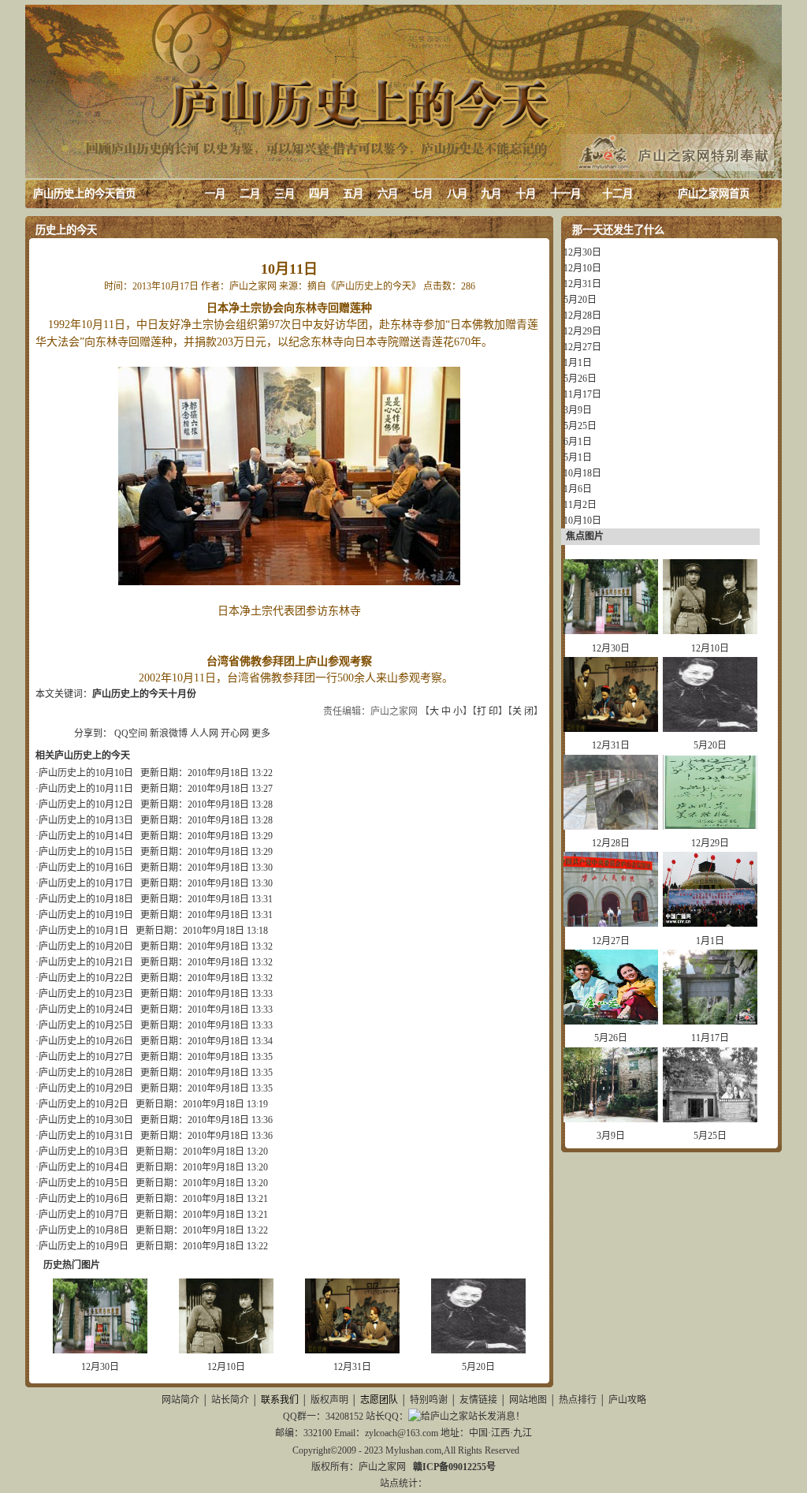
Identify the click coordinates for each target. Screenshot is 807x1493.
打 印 (487, 711)
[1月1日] (710, 923)
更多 (260, 733)
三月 (284, 194)
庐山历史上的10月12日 (86, 804)
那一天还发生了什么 (618, 230)
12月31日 (352, 1366)
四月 (319, 194)
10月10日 (582, 520)
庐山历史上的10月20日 (86, 946)
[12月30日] (100, 1350)
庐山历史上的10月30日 (86, 1119)
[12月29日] (710, 826)
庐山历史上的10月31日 (86, 1135)
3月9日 (577, 410)
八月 (457, 194)
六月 (387, 194)
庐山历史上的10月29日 (86, 1088)
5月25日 (580, 425)
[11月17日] (710, 1021)
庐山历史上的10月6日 (83, 1198)
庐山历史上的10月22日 (86, 978)
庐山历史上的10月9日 (83, 1246)
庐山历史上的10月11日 (86, 788)
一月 (215, 194)
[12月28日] (610, 826)
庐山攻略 (627, 1399)
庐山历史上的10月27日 (86, 1056)
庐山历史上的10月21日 (86, 962)
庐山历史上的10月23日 (86, 993)
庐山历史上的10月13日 (86, 820)
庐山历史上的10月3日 (83, 1151)
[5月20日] (478, 1350)
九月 (491, 194)
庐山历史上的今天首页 (84, 194)
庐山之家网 (383, 1466)
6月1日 (577, 441)
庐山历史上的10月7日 (83, 1214)
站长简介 (230, 1399)
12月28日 (582, 315)
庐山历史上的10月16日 (86, 867)
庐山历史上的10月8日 (83, 1230)
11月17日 (582, 394)
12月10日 (226, 1366)
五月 (353, 194)
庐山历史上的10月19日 (86, 914)
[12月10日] (226, 1350)
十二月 (617, 194)
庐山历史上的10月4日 (83, 1167)
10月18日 (582, 473)
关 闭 (523, 711)
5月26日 (580, 378)
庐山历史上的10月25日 (86, 1025)
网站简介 (180, 1399)
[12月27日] (610, 923)
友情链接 (478, 1399)
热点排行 (578, 1399)
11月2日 (580, 504)
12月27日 (582, 347)
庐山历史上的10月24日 (86, 1009)
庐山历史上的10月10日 (86, 772)
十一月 (565, 194)
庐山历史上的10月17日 (86, 883)
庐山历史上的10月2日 (83, 1104)
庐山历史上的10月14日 (86, 836)
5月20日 (478, 1366)
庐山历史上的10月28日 (86, 1072)
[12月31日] (352, 1350)
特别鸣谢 (429, 1399)
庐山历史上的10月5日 (83, 1183)
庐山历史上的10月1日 (83, 930)
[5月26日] (610, 1021)
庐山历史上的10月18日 (86, 899)
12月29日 (582, 331)
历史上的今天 (66, 230)
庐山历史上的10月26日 (86, 1041)
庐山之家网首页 (713, 194)
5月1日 (577, 457)
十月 (525, 194)
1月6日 (577, 489)
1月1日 (577, 362)
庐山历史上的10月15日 (86, 851)
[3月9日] (610, 1119)
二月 (250, 194)
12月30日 (100, 1366)
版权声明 (329, 1399)
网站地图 (528, 1399)
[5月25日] (710, 1119)
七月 (422, 194)
